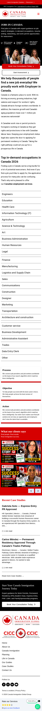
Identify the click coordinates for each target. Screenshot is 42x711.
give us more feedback (12, 708)
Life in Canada (8, 658)
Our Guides (7, 662)
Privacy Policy (20, 690)
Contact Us (7, 670)
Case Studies (7, 666)
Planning (5, 654)
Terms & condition (8, 690)
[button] (38, 14)
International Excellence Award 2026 (28, 6)
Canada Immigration (11, 651)
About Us (6, 647)
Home (4, 643)
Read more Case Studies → (13, 576)
